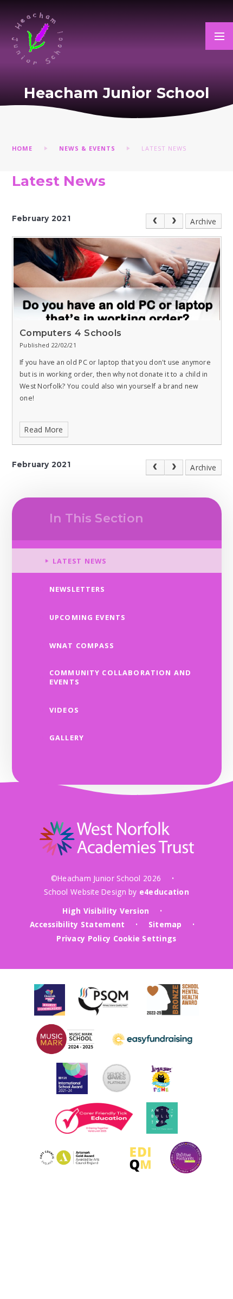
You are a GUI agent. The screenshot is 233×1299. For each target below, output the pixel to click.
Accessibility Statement (77, 924)
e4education (164, 892)
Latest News (163, 148)
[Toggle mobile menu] (219, 36)
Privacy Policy (83, 938)
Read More (43, 429)
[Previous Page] (155, 221)
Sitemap (165, 924)
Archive (203, 221)
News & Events (87, 148)
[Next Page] (174, 221)
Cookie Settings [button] (145, 938)
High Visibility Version (105, 911)
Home (22, 148)
